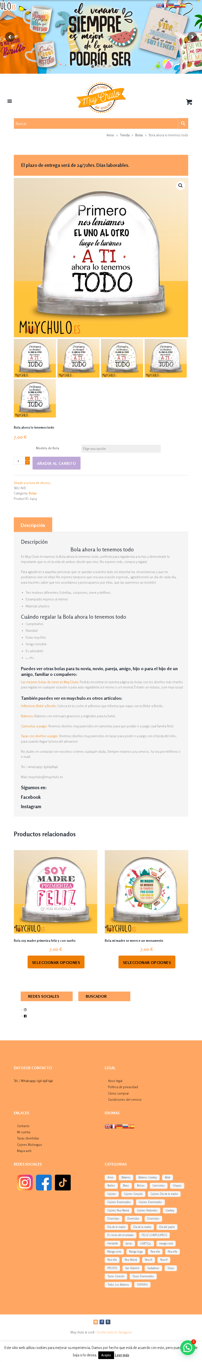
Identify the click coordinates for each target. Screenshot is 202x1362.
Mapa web (24, 1151)
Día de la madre (116, 1227)
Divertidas (113, 1218)
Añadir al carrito (56, 463)
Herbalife (112, 1243)
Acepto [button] (106, 1355)
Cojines (111, 1194)
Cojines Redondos (147, 1210)
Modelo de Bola (47, 448)
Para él (148, 1259)
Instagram (31, 806)
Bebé (167, 1177)
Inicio (110, 135)
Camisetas (158, 1185)
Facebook (31, 797)
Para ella (155, 1251)
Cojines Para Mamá (118, 1210)
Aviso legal (115, 1081)
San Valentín (132, 1268)
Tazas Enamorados (143, 1276)
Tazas (170, 1268)
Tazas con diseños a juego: (39, 736)
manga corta (166, 1243)
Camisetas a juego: (34, 726)
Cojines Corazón (133, 1194)
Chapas (177, 1185)
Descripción (33, 525)
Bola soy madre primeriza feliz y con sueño (45, 941)
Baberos (27, 716)
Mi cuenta (23, 1132)
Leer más (122, 1355)
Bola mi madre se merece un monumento (134, 941)
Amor (110, 1177)
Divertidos (153, 1218)
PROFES (112, 1268)
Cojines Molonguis (29, 1145)
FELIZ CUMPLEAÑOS (154, 1235)
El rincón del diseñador (120, 1235)
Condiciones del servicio (125, 1099)
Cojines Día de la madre (164, 1194)
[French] (114, 1126)
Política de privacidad (123, 1087)
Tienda (125, 135)
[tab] (33, 524)
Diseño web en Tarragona (114, 1332)
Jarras (129, 1243)
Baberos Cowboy (147, 1177)
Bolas (139, 135)
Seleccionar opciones (56, 962)
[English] (108, 1126)
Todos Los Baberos (118, 1284)
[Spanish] (131, 1126)
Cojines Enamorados (119, 1202)
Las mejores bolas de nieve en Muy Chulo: (50, 682)
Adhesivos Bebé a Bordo (38, 706)
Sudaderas (153, 1268)
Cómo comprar (118, 1093)
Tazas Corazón (115, 1276)
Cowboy (170, 1210)
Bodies (111, 1185)
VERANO (142, 1284)
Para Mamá (131, 1259)
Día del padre (167, 1227)
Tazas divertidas (28, 1138)
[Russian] (125, 1126)
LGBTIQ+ (145, 1243)
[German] (119, 1126)
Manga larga (136, 1251)
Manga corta (114, 1251)
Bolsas (141, 1185)
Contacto (23, 1126)
